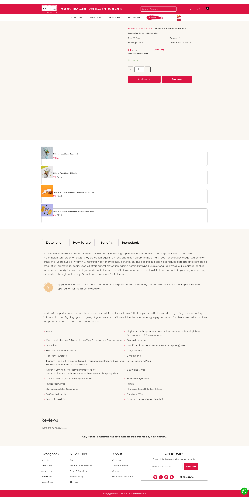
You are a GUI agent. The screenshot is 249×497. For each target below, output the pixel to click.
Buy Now (177, 79)
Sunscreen (47, 471)
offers (152, 17)
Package (132, 42)
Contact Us (117, 471)
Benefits (106, 242)
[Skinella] (49, 9)
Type (172, 42)
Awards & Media (120, 465)
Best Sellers (134, 17)
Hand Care (114, 17)
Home (131, 28)
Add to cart (144, 79)
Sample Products (144, 28)
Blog (72, 460)
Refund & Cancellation (81, 465)
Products (66, 9)
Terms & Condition (78, 471)
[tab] (54, 242)
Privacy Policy (76, 476)
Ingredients (130, 242)
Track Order (115, 9)
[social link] (155, 477)
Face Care (95, 17)
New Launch (80, 9)
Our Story (116, 460)
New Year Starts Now (122, 476)
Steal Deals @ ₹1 (97, 9)
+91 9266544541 (186, 477)
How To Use (82, 242)
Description (55, 242)
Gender (174, 38)
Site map (74, 482)
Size (130, 38)
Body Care (76, 17)
